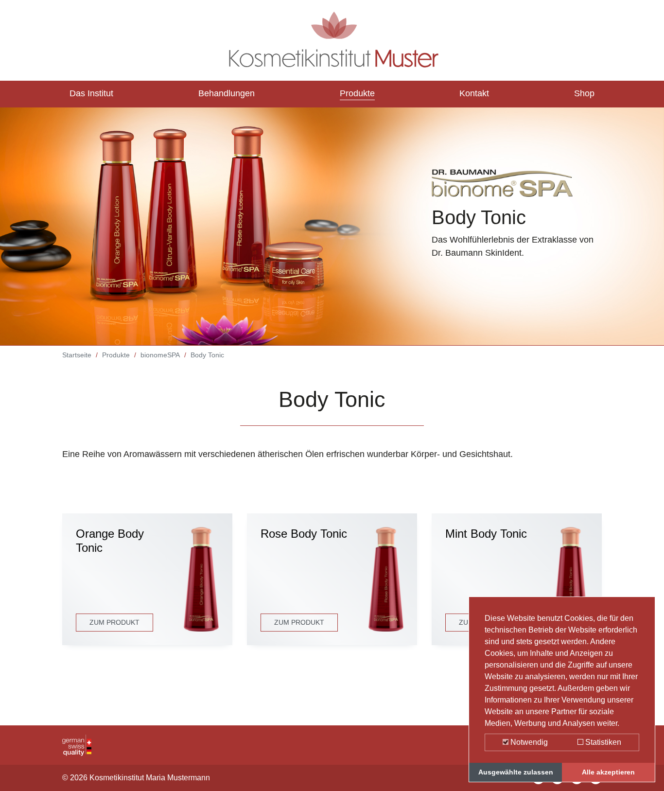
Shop (584, 93)
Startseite (76, 355)
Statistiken (602, 742)
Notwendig (528, 742)
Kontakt (474, 93)
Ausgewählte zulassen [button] (515, 772)
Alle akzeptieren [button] (608, 772)
